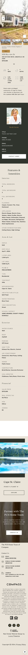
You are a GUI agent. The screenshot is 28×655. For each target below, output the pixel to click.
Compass (21, 590)
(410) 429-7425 (9, 568)
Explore (14, 492)
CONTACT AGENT (14, 156)
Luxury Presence (14, 636)
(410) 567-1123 (8, 563)
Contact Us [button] (14, 532)
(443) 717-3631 (6, 139)
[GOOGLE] (18, 625)
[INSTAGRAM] (14, 625)
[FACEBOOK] (9, 625)
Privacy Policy (21, 644)
